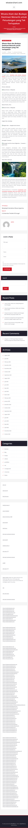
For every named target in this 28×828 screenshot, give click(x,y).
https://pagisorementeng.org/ (9, 627)
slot (5, 465)
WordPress (13, 823)
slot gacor (6, 339)
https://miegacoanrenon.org (9, 669)
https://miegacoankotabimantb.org (10, 691)
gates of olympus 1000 (7, 516)
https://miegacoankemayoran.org (10, 690)
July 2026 (6, 358)
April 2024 (6, 427)
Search (5, 278)
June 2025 (6, 385)
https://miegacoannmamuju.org (9, 757)
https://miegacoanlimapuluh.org (10, 793)
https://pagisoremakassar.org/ (9, 620)
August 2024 (7, 414)
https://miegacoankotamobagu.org (10, 752)
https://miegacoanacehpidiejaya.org (10, 787)
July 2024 (6, 417)
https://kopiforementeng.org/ (9, 635)
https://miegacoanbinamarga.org (10, 687)
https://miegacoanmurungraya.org (10, 754)
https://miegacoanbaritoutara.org (10, 779)
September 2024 (7, 411)
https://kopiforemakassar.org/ (9, 641)
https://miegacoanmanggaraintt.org (10, 758)
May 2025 (6, 388)
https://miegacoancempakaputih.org (10, 796)
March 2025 (6, 394)
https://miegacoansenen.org (9, 688)
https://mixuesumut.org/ (8, 658)
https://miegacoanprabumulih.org (10, 673)
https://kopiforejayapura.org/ (9, 612)
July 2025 (6, 381)
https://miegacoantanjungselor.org (10, 712)
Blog (5, 452)
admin (4, 52)
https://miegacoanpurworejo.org (10, 781)
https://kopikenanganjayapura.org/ (10, 615)
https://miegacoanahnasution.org (10, 664)
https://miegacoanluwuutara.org (10, 767)
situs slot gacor (6, 593)
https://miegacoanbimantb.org (9, 755)
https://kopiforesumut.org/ (8, 611)
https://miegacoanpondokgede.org (10, 702)
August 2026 (7, 355)
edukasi (6, 458)
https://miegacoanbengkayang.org (10, 794)
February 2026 (7, 362)
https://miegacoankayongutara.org (10, 739)
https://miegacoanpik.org (8, 705)
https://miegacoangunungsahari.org (10, 797)
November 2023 (7, 430)
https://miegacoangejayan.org (9, 666)
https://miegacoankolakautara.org (10, 706)
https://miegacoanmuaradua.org (10, 709)
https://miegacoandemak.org (9, 790)
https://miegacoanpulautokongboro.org (11, 742)
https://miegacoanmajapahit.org (10, 731)
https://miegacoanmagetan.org (9, 761)
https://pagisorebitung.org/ (8, 630)
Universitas (6, 472)
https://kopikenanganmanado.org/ (10, 649)
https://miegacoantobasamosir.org (10, 769)
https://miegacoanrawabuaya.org (10, 696)
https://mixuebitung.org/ (8, 614)
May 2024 (6, 424)
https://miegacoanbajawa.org (9, 749)
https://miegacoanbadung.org (9, 763)
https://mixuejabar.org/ (8, 657)
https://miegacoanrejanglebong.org (10, 772)
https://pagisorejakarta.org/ (9, 621)
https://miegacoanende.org (8, 675)
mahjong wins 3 (6, 545)
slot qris (4, 485)
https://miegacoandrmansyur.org (10, 805)
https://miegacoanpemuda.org (9, 667)
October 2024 (7, 407)
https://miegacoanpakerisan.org (9, 802)
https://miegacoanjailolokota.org (10, 785)
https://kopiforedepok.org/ (8, 651)
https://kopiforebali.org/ (8, 652)
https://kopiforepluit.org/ (8, 638)
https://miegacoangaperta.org (9, 727)
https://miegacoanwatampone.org (10, 778)
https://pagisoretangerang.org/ (9, 648)
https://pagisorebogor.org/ (8, 646)
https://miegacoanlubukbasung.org (10, 708)
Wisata (9, 52)
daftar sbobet (5, 577)
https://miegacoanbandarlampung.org (11, 714)
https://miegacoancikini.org (8, 694)
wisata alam (22, 53)
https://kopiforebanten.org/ (9, 608)
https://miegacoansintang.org (9, 670)
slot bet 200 (5, 522)
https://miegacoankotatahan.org (10, 682)
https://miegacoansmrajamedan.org (10, 806)
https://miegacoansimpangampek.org (11, 776)
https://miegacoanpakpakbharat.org (10, 788)
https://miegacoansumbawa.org (9, 782)
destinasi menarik (6, 53)
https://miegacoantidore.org (9, 678)
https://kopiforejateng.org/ (8, 609)
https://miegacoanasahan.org (9, 773)
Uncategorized (7, 468)
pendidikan (6, 462)
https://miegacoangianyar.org (9, 719)
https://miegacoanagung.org (9, 676)
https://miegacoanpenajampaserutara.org (12, 711)
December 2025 (7, 365)
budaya (6, 455)
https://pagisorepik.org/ (8, 618)
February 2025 (7, 398)
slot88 (4, 563)
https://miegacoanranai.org (8, 681)
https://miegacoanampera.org (9, 685)
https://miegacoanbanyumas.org (10, 743)
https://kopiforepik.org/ (8, 636)
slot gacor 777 (6, 551)
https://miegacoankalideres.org (9, 700)
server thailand (6, 511)
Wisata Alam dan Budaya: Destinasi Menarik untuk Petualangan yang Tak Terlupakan (14, 29)
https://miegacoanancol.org (9, 799)
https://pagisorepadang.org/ (9, 632)
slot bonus (5, 528)
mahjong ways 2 (6, 505)
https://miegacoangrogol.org (9, 699)
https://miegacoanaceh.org (8, 679)
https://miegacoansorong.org (9, 717)
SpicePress (22, 823)
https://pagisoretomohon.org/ (9, 629)
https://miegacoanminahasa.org (9, 718)
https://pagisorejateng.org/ (8, 633)
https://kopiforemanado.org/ (9, 655)
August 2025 (7, 378)
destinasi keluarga (18, 52)
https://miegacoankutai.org (8, 784)
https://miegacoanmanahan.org (9, 737)
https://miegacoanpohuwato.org (10, 740)
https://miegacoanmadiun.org (9, 803)
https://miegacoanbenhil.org (9, 693)
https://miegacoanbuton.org (9, 770)
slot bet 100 (5, 490)
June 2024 (6, 421)
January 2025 (7, 401)
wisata (18, 53)
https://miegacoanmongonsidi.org (10, 724)
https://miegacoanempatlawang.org (10, 775)
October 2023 (7, 434)
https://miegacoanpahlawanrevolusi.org (11, 800)
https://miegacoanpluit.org (19, 705)
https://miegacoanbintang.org (9, 746)
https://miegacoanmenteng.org (9, 703)
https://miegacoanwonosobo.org (10, 684)
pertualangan (13, 53)
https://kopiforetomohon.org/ (9, 639)
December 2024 (7, 404)
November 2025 (7, 368)
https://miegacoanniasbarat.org (9, 760)
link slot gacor (6, 496)
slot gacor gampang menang (9, 534)
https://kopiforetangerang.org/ (9, 617)
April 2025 (6, 391)
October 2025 (7, 371)
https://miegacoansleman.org (9, 721)
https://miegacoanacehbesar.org (10, 766)
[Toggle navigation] (14, 7)
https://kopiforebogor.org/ (8, 654)
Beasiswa (6, 449)
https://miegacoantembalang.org (10, 730)
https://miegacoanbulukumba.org (10, 745)
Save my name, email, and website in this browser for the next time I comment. (14, 264)
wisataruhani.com (14, 2)
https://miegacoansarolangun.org (10, 791)
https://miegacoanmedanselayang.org (11, 725)
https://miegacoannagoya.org (9, 722)
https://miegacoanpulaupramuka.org (11, 672)
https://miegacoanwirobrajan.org (10, 728)
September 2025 (7, 375)
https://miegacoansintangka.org (9, 748)
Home (14, 27)
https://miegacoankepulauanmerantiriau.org (12, 751)
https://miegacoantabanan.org (9, 764)
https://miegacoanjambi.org (9, 715)
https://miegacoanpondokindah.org (10, 697)
